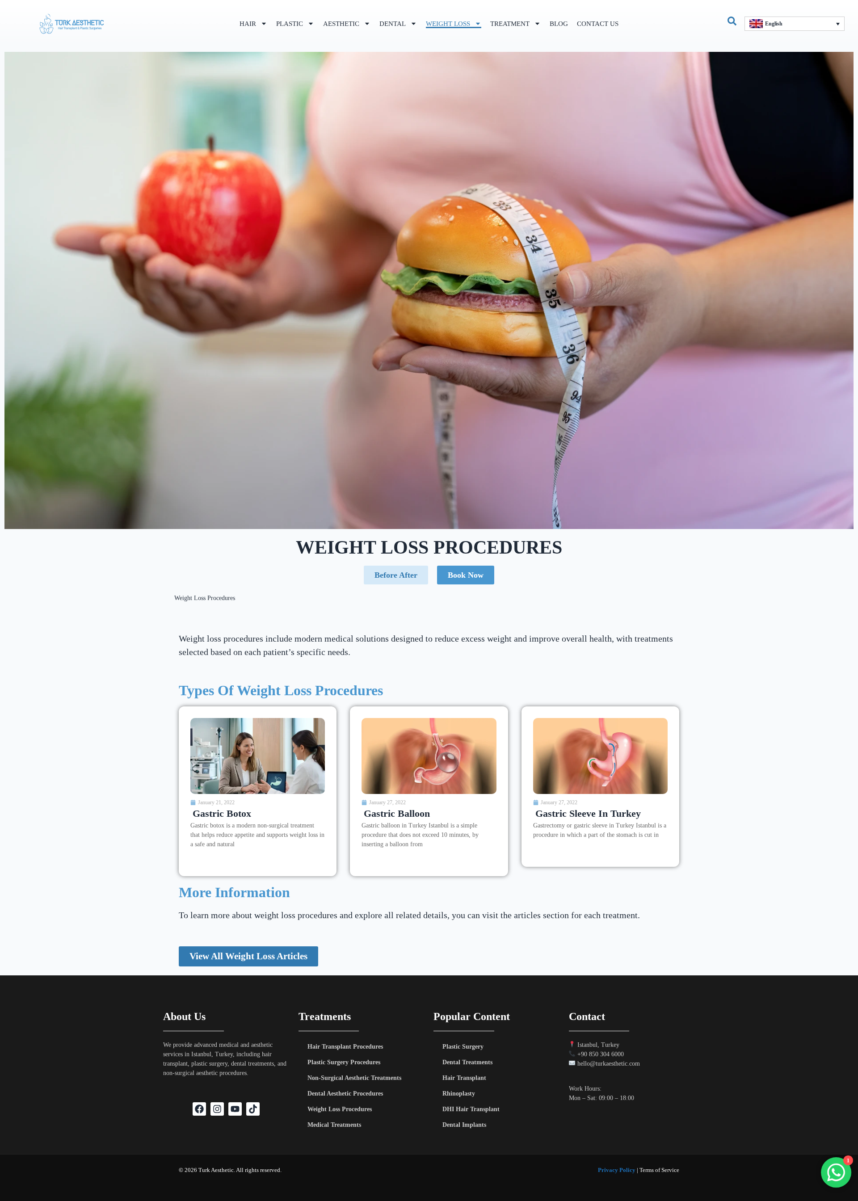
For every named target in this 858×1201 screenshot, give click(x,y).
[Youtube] (235, 1109)
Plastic (289, 23)
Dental (392, 23)
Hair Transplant (464, 1078)
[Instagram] (217, 1109)
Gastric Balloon (397, 813)
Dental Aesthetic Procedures (345, 1093)
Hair (248, 23)
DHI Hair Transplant (471, 1109)
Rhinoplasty (458, 1093)
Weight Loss (448, 23)
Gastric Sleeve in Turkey (588, 813)
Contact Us (597, 23)
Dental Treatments (467, 1062)
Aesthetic (341, 23)
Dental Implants (464, 1124)
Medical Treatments (334, 1124)
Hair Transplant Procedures (345, 1046)
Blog (559, 23)
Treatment (510, 23)
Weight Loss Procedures (339, 1109)
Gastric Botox (222, 813)
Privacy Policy (616, 1170)
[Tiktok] (253, 1109)
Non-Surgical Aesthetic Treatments (354, 1078)
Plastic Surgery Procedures (343, 1062)
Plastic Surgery (463, 1046)
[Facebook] (199, 1109)
